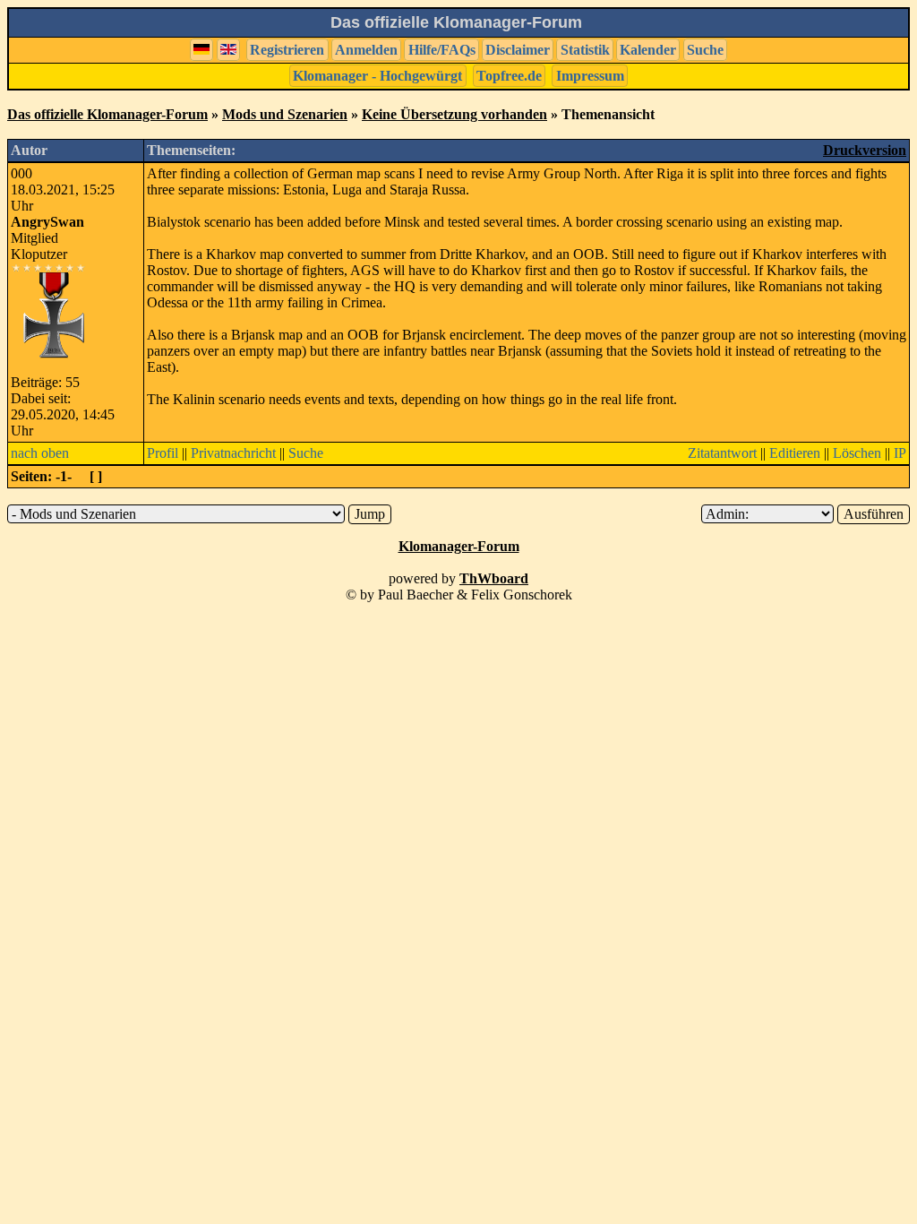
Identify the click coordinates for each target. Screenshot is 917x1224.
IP (900, 453)
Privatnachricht (233, 453)
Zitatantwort (722, 453)
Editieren (794, 453)
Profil (162, 453)
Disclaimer (517, 49)
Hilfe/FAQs (442, 49)
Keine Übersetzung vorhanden (454, 114)
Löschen (857, 453)
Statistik (585, 49)
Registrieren (287, 49)
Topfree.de (509, 75)
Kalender (648, 49)
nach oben (40, 453)
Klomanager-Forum (459, 546)
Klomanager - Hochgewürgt (377, 75)
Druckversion (864, 150)
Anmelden (366, 49)
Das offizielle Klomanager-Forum (107, 114)
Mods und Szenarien (284, 114)
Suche (705, 49)
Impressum (590, 75)
